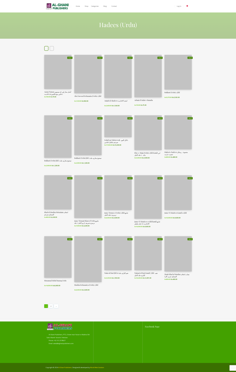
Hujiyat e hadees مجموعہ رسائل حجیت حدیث (176, 153)
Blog (105, 6)
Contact (114, 6)
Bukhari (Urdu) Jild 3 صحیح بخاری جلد (87, 158)
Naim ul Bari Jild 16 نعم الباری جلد (116, 273)
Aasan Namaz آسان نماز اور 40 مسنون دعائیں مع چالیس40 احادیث (57, 93)
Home (78, 6)
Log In (179, 6)
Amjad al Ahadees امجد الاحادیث (115, 101)
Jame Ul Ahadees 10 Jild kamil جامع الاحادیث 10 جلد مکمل (147, 223)
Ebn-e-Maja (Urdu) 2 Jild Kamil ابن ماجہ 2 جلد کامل (147, 154)
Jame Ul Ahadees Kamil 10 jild (175, 213)
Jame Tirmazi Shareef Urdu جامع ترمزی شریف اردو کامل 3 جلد (86, 222)
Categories (95, 6)
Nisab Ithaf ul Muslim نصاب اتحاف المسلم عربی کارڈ (176, 275)
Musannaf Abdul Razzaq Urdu (55, 281)
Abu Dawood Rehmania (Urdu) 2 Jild (87, 96)
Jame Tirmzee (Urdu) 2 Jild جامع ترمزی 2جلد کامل (116, 214)
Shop (86, 6)
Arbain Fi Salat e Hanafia (143, 100)
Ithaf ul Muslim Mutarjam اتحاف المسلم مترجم (56, 213)
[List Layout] (52, 48)
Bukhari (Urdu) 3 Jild (172, 92)
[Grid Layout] (46, 48)
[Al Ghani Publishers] (57, 6)
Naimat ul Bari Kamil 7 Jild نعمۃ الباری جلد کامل (146, 274)
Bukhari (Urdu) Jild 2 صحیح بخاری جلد (57, 161)
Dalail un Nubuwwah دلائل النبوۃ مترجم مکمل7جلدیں (116, 141)
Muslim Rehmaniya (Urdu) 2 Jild (86, 285)
